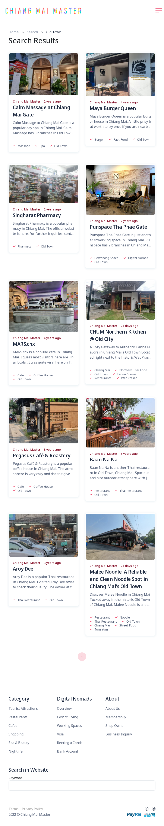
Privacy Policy (32, 809)
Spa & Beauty (19, 742)
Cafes (13, 725)
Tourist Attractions (23, 708)
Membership (115, 717)
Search (32, 32)
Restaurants (18, 717)
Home (14, 32)
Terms (14, 809)
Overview (64, 708)
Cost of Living (67, 717)
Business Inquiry (118, 734)
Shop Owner (115, 725)
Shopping (16, 734)
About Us (112, 708)
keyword (15, 777)
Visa (60, 734)
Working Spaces (69, 725)
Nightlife (16, 751)
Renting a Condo (69, 742)
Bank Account (67, 751)
